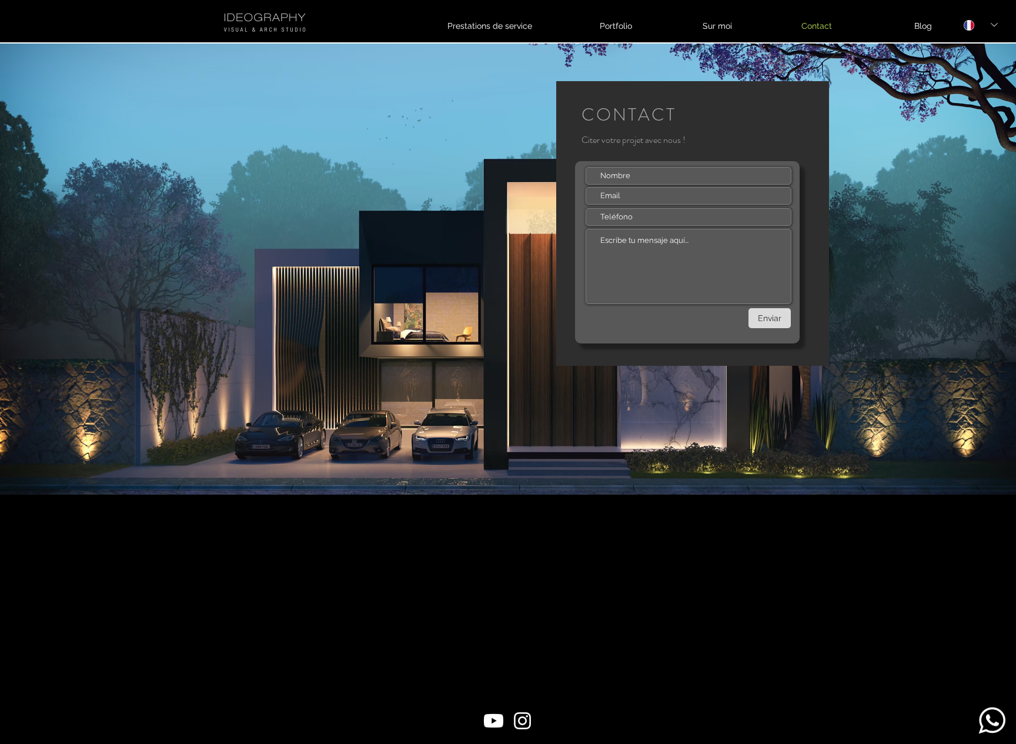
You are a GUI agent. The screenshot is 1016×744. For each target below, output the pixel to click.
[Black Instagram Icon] (951, 30)
